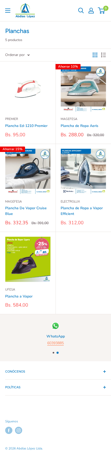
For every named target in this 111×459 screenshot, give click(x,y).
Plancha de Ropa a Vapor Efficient (82, 211)
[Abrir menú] (7, 11)
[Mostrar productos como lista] (103, 55)
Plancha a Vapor (19, 296)
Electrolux (70, 201)
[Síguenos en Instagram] (18, 430)
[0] (101, 10)
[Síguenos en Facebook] (8, 430)
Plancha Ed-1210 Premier (26, 125)
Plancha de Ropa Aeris (79, 125)
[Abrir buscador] (81, 10)
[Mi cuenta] (91, 10)
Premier (11, 119)
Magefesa (69, 119)
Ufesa (10, 289)
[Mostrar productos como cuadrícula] (95, 55)
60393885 (55, 343)
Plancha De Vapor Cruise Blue (26, 211)
